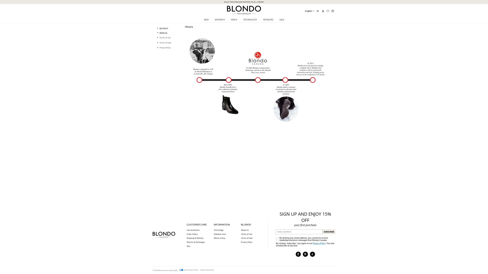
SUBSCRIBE (329, 232)
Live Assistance (193, 230)
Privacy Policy (165, 47)
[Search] (318, 11)
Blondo (160, 270)
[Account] (323, 11)
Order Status (192, 234)
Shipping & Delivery (195, 238)
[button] (298, 254)
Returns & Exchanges (196, 242)
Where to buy (219, 238)
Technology (218, 230)
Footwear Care (220, 234)
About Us (163, 32)
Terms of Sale (165, 42)
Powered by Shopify (171, 270)
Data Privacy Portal (207, 270)
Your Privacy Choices (191, 270)
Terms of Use (165, 37)
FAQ (188, 246)
